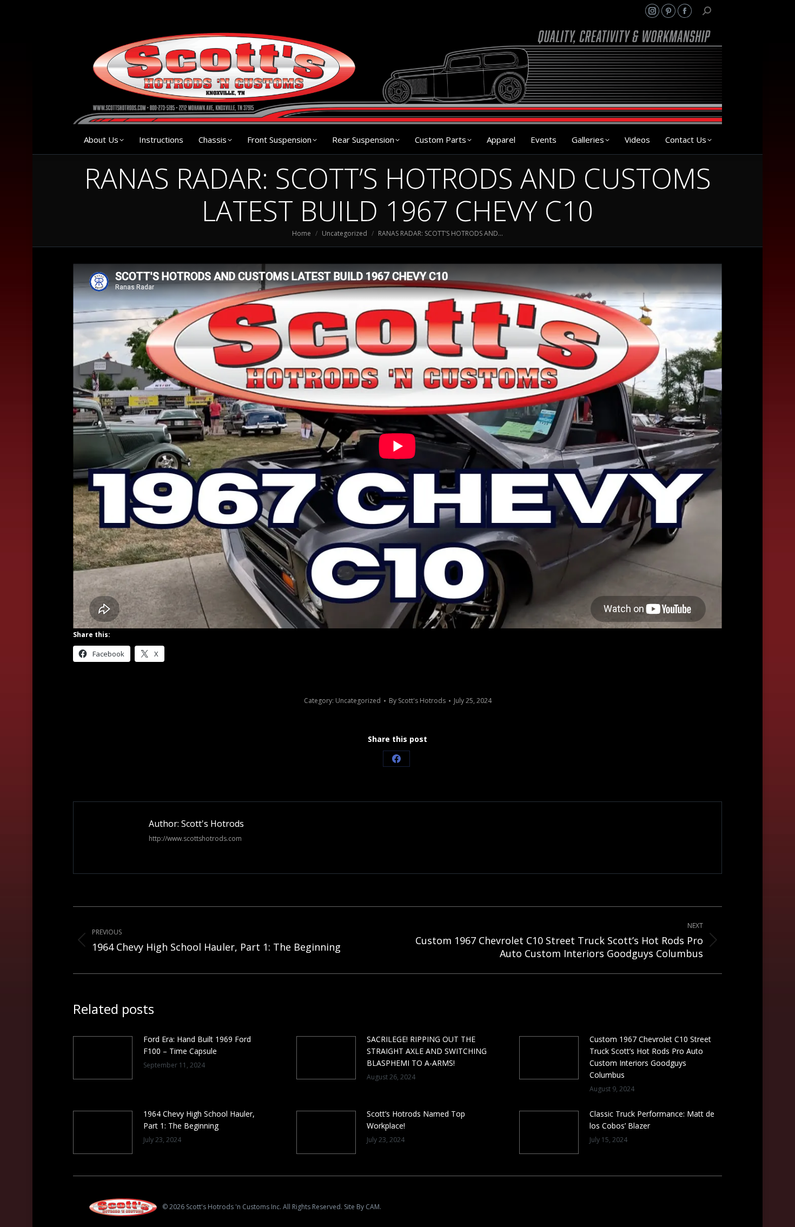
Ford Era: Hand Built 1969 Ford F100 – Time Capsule (197, 1045)
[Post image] (102, 1057)
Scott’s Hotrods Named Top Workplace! (416, 1120)
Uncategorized (358, 700)
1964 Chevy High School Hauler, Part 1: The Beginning (199, 1120)
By (417, 700)
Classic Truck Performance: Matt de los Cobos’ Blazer (651, 1120)
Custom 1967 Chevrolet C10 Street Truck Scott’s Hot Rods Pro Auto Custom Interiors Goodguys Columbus (650, 1057)
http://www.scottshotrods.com (195, 838)
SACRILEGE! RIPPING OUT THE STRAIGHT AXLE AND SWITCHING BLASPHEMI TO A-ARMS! (427, 1051)
